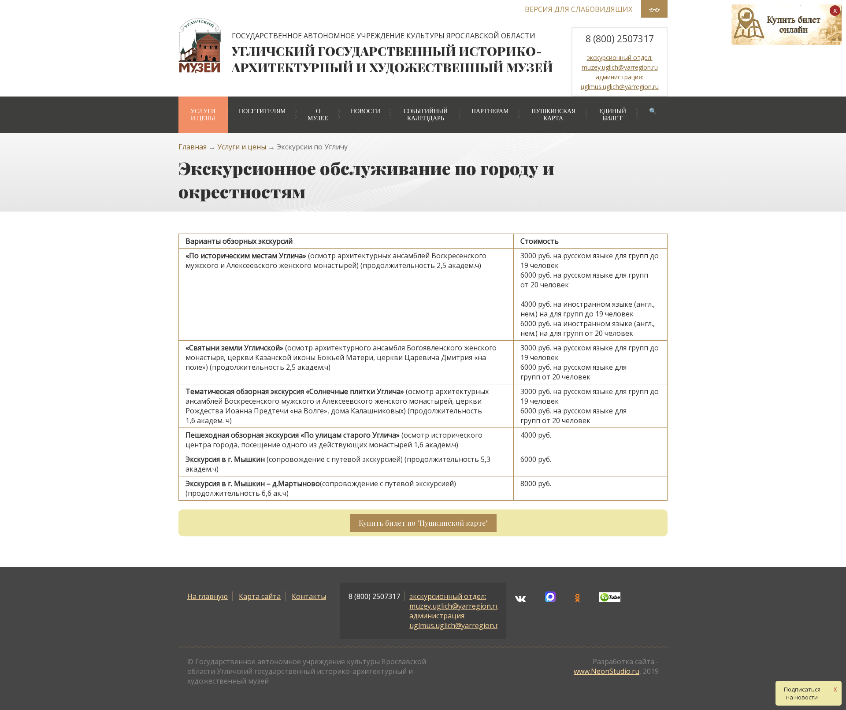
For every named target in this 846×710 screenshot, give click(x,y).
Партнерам (489, 111)
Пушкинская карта (553, 115)
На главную (207, 596)
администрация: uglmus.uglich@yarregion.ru (456, 620)
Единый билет (612, 115)
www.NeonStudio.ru (606, 671)
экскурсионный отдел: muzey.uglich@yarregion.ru (454, 601)
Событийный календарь (426, 115)
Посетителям (262, 111)
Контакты (309, 596)
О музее (318, 115)
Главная (192, 147)
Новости (365, 111)
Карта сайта (260, 596)
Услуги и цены (202, 115)
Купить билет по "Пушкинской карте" (423, 523)
